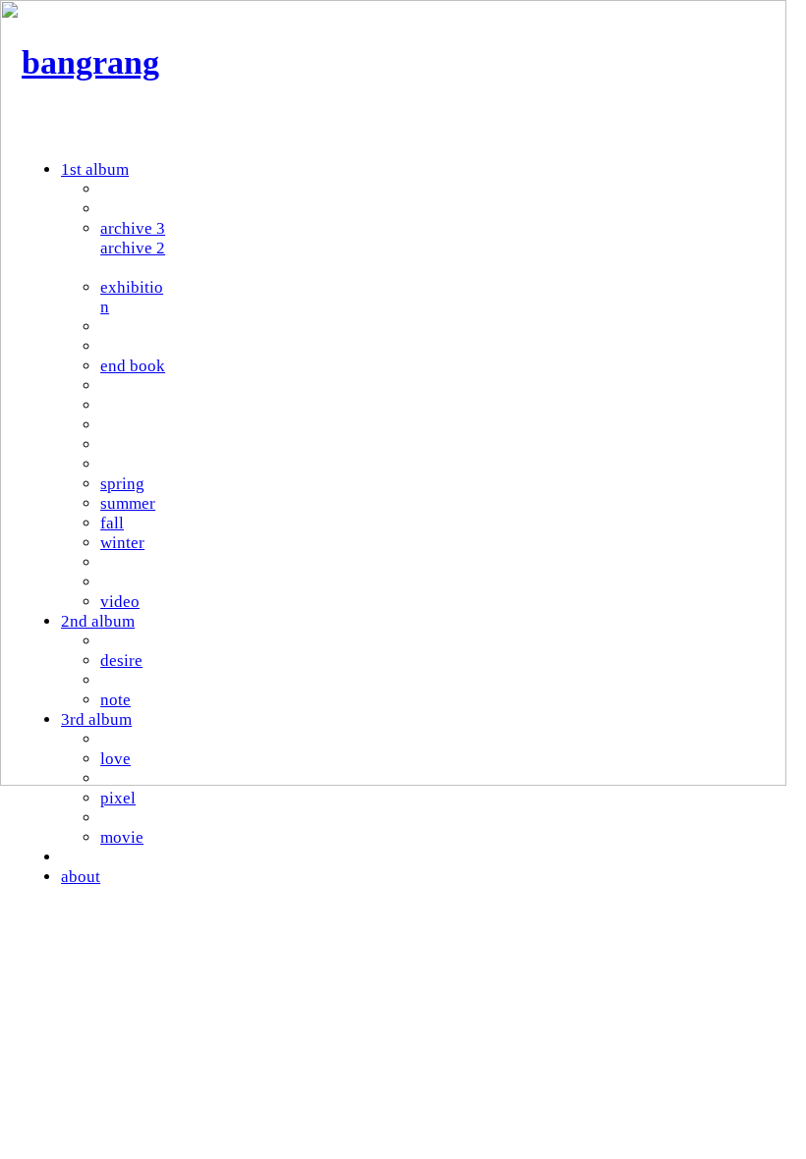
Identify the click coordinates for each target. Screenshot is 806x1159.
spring (122, 483)
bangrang (90, 62)
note (115, 699)
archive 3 (132, 228)
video (120, 601)
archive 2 (132, 248)
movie (122, 837)
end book (132, 366)
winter (122, 542)
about (80, 876)
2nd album (98, 621)
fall (112, 523)
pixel (118, 798)
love (115, 758)
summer (127, 503)
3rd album (96, 719)
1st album (95, 169)
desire (121, 660)
